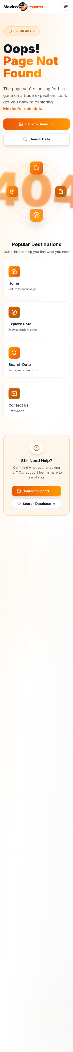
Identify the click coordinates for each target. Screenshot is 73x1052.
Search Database (37, 504)
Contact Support (36, 491)
